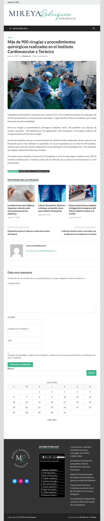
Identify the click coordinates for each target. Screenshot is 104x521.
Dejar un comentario (40, 56)
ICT (33, 171)
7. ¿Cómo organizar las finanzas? (49, 487)
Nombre (12, 317)
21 (26, 407)
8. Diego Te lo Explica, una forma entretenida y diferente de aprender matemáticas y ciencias (49, 489)
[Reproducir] (43, 457)
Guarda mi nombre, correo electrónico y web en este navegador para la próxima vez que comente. (52, 356)
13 (14, 402)
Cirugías (23, 171)
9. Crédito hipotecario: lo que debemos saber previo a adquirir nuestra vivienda (49, 492)
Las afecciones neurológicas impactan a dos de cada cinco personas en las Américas (21, 209)
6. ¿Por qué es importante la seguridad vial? (49, 484)
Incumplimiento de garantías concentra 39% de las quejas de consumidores (82, 501)
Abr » (55, 419)
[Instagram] (20, 481)
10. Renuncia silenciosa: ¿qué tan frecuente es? (49, 495)
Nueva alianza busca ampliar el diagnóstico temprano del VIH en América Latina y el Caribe (82, 209)
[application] (52, 457)
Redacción (27, 56)
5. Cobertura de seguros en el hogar (49, 481)
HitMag (93, 517)
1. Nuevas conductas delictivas (49, 470)
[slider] (60, 457)
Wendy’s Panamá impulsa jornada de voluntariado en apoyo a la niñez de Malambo (82, 477)
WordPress (84, 517)
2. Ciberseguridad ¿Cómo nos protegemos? (49, 473)
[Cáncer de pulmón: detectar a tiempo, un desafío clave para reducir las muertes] (52, 194)
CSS (29, 171)
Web (10, 341)
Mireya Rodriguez (29, 517)
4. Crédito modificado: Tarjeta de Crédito (49, 478)
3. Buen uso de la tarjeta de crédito (49, 475)
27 (14, 412)
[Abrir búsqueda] (94, 28)
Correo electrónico (19, 329)
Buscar (11, 368)
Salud (10, 37)
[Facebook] (26, 481)
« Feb (49, 419)
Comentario (14, 284)
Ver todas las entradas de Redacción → (41, 251)
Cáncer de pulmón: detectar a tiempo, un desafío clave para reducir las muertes (51, 208)
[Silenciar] (58, 457)
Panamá (39, 171)
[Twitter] (14, 481)
